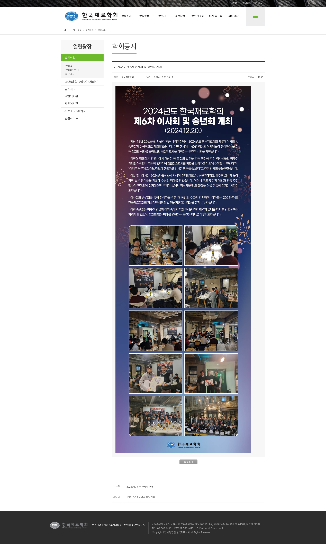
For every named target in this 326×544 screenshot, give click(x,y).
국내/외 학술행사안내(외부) (81, 82)
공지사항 (70, 57)
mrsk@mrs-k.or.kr (214, 528)
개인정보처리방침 (112, 524)
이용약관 (96, 524)
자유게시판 (71, 104)
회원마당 (233, 15)
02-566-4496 (164, 528)
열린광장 (180, 15)
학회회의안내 (72, 69)
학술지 (162, 15)
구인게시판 (71, 96)
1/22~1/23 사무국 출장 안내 (140, 497)
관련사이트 (71, 118)
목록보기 (188, 462)
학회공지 (69, 65)
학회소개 (126, 15)
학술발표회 (197, 15)
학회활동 (144, 15)
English (259, 3)
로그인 (235, 3)
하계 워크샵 (215, 15)
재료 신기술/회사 (75, 111)
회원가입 (246, 3)
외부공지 (69, 73)
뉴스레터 (70, 89)
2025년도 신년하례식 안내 (139, 486)
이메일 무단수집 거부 (134, 524)
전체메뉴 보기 (255, 16)
